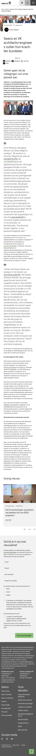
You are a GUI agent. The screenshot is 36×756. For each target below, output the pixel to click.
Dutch (8, 589)
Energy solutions (23, 723)
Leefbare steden (23, 710)
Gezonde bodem (23, 719)
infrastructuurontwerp (10, 367)
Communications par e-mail (11, 613)
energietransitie (11, 159)
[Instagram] (7, 739)
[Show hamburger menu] (33, 3)
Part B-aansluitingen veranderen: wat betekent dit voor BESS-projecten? (19, 513)
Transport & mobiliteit (25, 707)
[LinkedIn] (12, 739)
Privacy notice (15, 745)
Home (2, 9)
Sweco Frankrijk (6, 694)
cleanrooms (7, 461)
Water (20, 726)
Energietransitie (9, 506)
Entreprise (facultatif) (11, 580)
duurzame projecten (12, 274)
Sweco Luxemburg (7, 698)
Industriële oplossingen (25, 703)
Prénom (7, 568)
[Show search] (27, 3)
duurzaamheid (17, 217)
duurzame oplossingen (10, 246)
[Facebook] (2, 739)
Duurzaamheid (5, 708)
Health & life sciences (25, 700)
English (8, 595)
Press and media (6, 715)
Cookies (23, 745)
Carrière (4, 701)
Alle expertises (22, 730)
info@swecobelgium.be (8, 680)
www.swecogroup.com (7, 668)
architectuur (21, 367)
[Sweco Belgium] (6, 2)
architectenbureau (17, 82)
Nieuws (7, 9)
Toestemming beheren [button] (6, 747)
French (8, 592)
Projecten (4, 712)
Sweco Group (5, 691)
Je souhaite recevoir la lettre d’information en (17, 586)
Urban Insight (5, 705)
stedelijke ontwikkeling (10, 405)
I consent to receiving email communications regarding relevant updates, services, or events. (16, 619)
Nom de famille (9, 574)
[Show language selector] (22, 3)
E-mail (7, 562)
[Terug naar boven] (31, 751)
